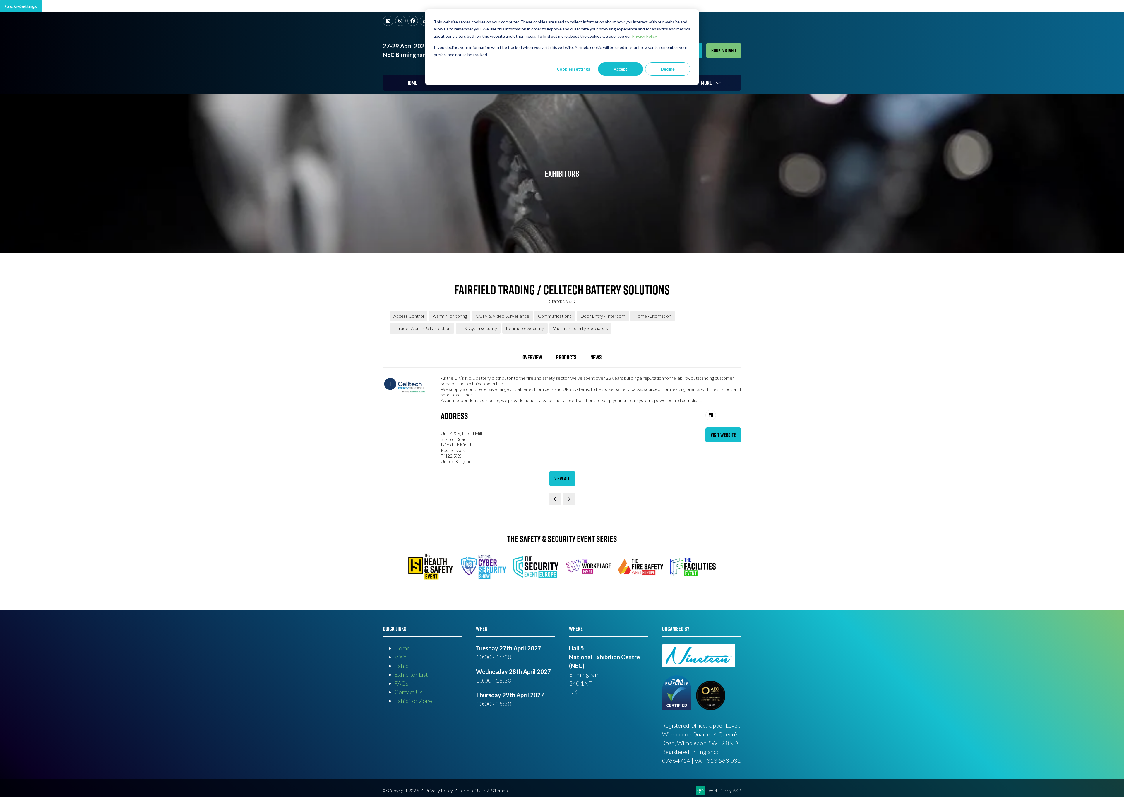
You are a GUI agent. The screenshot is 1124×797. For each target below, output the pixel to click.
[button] (723, 50)
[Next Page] (569, 499)
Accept (620, 68)
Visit (400, 656)
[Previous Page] (555, 499)
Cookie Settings (21, 6)
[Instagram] (400, 21)
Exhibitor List (411, 674)
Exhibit (403, 665)
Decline (668, 68)
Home (411, 83)
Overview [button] (532, 357)
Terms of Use (472, 790)
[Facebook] (412, 21)
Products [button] (566, 357)
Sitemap (499, 790)
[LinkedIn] (388, 21)
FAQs (401, 683)
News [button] (596, 357)
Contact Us (409, 691)
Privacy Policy (439, 790)
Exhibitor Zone (413, 700)
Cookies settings (573, 68)
